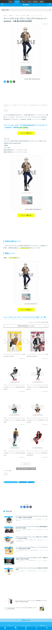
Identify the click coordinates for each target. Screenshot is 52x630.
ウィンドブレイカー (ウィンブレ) (11, 482)
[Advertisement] (15, 93)
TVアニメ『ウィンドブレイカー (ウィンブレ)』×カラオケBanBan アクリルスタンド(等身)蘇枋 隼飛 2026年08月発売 (14, 387)
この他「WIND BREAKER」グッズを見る (26, 468)
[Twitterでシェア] (5, 81)
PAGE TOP (26, 620)
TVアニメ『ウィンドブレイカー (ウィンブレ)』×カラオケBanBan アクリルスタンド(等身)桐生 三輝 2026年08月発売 (37, 387)
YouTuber (35, 1)
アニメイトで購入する (26, 133)
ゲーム (29, 1)
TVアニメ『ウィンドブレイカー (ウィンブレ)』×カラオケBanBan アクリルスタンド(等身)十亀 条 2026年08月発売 (14, 453)
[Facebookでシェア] (8, 81)
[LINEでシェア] (11, 81)
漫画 (41, 1)
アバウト (9, 625)
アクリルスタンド (23, 482)
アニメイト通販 (31, 482)
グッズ (17, 1)
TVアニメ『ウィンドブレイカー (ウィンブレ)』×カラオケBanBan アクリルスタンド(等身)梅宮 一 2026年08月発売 (14, 420)
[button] (14, 81)
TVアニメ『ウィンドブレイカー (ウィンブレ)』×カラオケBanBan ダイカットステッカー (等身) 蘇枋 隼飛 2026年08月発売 (37, 453)
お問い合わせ (42, 625)
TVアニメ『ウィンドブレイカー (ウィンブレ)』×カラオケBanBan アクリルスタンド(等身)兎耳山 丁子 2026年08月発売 (37, 420)
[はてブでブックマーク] (27, 507)
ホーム (11, 1)
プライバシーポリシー (26, 625)
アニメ (23, 1)
